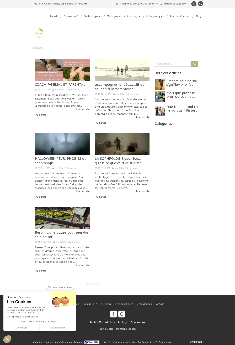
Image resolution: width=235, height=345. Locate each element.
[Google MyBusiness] (200, 3)
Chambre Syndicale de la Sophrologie (152, 342)
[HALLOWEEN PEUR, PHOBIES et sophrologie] (62, 144)
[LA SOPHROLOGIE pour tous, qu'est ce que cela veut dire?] (122, 144)
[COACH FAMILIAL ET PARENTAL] (62, 70)
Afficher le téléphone (175, 3)
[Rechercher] (194, 64)
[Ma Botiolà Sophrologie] (39, 38)
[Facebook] (193, 3)
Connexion (196, 341)
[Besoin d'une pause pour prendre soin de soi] (62, 218)
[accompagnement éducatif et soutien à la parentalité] (122, 70)
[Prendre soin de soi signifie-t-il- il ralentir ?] (160, 84)
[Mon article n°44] (160, 96)
